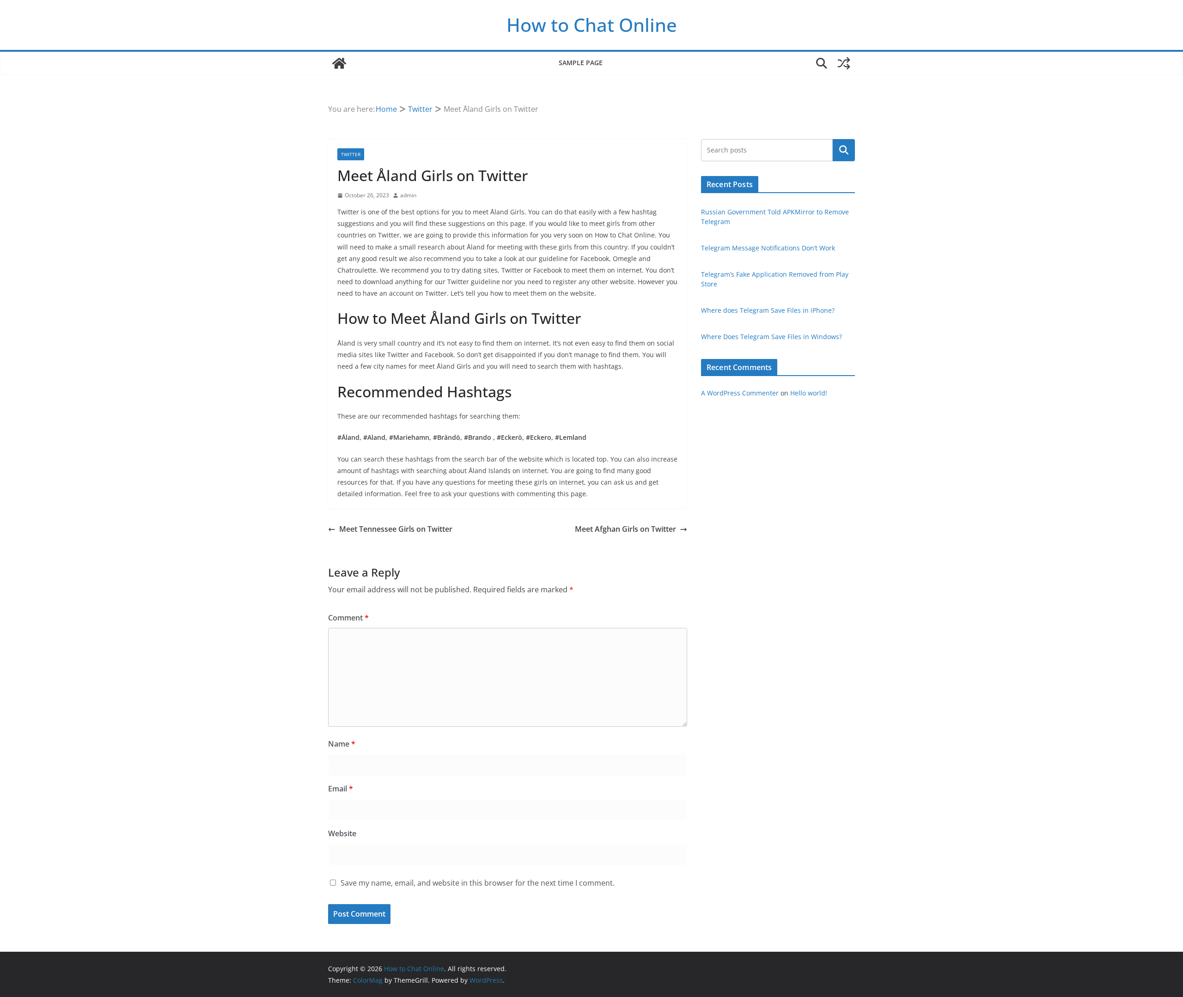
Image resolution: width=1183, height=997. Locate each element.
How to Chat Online (591, 24)
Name (341, 744)
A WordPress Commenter (740, 393)
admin (408, 195)
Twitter (350, 154)
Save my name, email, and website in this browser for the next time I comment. (478, 883)
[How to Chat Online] (339, 63)
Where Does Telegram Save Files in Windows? (771, 336)
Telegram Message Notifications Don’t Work (768, 247)
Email (340, 789)
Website (342, 833)
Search (844, 150)
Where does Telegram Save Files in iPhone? (768, 310)
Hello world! (808, 393)
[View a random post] (844, 63)
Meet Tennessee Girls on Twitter (395, 529)
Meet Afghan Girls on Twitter (625, 529)
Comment (348, 618)
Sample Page (581, 62)
